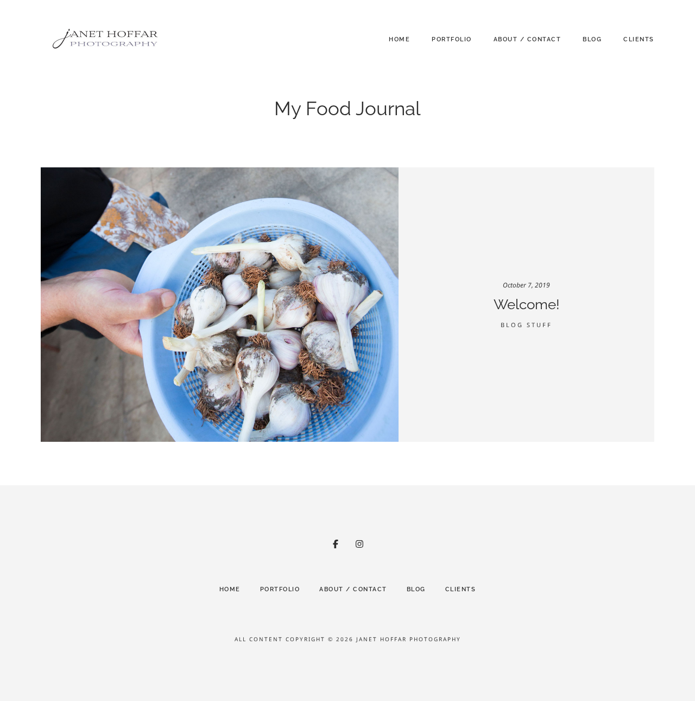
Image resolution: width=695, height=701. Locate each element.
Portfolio (452, 39)
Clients (638, 39)
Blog (592, 39)
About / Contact (527, 39)
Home (399, 39)
